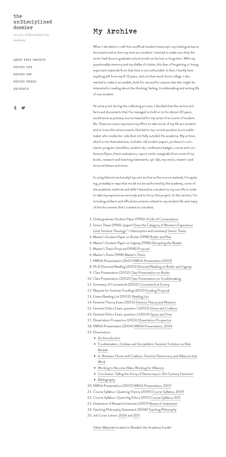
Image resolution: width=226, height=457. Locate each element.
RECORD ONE (22, 67)
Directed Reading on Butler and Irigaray (164, 266)
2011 (136, 415)
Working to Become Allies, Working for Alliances (131, 367)
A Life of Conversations (162, 219)
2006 (122, 415)
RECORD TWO (22, 74)
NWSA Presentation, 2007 (152, 385)
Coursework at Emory (154, 284)
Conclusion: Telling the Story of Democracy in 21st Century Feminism (145, 373)
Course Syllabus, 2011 (165, 397)
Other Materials (104, 427)
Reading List (140, 296)
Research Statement (163, 403)
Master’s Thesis (135, 254)
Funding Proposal (157, 290)
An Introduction (109, 338)
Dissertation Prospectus (154, 320)
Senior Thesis (177, 230)
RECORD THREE (24, 81)
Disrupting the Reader (166, 242)
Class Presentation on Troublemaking (155, 278)
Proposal (143, 248)
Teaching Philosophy (162, 409)
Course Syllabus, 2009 (168, 391)
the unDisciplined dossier (32, 21)
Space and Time (161, 314)
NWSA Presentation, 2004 (153, 326)
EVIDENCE (21, 88)
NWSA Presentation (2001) (152, 260)
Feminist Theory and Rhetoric (156, 302)
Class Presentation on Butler (150, 272)
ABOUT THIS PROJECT (29, 59)
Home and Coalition (163, 308)
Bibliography (106, 379)
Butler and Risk (160, 236)
